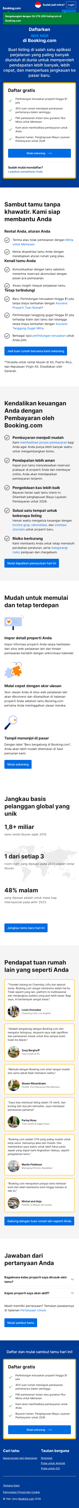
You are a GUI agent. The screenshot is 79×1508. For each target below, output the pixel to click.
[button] (41, 18)
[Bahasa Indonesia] (38, 4)
